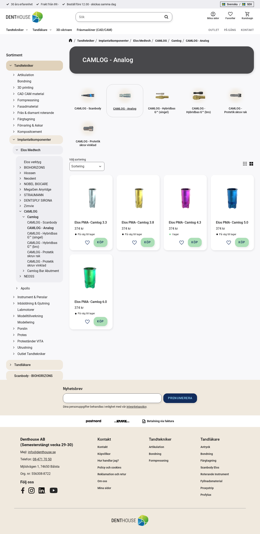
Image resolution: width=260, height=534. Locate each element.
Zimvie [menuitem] (29, 206)
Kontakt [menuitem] (247, 30)
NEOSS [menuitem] (29, 276)
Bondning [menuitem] (24, 81)
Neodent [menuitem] (30, 178)
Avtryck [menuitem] (205, 447)
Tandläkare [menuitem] (39, 30)
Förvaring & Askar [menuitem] (30, 125)
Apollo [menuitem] (25, 288)
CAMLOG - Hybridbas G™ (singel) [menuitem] (42, 235)
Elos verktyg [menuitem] (32, 162)
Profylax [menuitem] (205, 494)
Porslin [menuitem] (22, 329)
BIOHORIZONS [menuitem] (34, 167)
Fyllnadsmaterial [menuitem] (211, 481)
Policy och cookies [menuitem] (109, 467)
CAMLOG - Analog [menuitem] (40, 228)
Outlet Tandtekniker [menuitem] (31, 354)
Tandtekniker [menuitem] (15, 30)
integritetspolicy (136, 406)
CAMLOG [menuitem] (30, 211)
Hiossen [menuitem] (30, 173)
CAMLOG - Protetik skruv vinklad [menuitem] (40, 263)
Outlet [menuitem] (213, 30)
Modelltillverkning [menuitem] (30, 316)
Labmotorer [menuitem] (25, 310)
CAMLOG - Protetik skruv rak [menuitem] (40, 254)
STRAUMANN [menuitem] (33, 195)
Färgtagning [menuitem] (26, 119)
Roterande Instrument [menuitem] (214, 474)
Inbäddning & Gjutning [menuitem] (33, 303)
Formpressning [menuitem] (28, 100)
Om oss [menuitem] (102, 481)
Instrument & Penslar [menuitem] (32, 297)
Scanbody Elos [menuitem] (209, 467)
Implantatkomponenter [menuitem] (34, 140)
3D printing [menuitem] (25, 88)
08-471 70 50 (42, 459)
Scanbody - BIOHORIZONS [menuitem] (33, 376)
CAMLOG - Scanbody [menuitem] (42, 222)
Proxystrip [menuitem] (207, 488)
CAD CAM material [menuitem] (30, 94)
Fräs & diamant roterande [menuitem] (35, 113)
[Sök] (166, 17)
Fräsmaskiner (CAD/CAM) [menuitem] (94, 30)
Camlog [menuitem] (32, 217)
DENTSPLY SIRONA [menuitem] (38, 200)
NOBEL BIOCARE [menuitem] (36, 184)
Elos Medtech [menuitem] (30, 150)
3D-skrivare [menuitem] (64, 30)
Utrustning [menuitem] (24, 347)
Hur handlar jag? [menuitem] (108, 460)
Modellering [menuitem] (25, 322)
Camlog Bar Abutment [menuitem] (43, 271)
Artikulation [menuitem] (25, 75)
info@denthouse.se (42, 452)
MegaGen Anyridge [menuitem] (37, 189)
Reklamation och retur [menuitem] (112, 474)
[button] (230, 17)
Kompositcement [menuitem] (29, 132)
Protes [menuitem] (22, 335)
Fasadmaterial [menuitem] (27, 106)
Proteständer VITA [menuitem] (30, 341)
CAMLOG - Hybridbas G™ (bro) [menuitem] (42, 245)
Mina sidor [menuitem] (104, 488)
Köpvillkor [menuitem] (104, 453)
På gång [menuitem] (230, 30)
